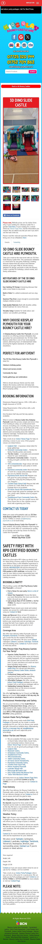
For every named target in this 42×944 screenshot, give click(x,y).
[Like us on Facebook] (14, 37)
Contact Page (15, 881)
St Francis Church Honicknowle (18, 761)
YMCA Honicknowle (14, 757)
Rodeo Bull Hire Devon (20, 935)
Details (7, 242)
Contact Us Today (15, 508)
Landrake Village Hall (15, 768)
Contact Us (13, 612)
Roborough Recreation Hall (17, 770)
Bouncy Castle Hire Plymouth (18, 927)
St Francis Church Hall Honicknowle (20, 489)
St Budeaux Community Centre (18, 753)
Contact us (6, 868)
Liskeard (13, 642)
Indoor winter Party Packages (22, 931)
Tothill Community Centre (16, 759)
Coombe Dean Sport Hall (16, 764)
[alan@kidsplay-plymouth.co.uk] (21, 67)
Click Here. (12, 227)
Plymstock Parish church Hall (17, 475)
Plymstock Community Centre (18, 763)
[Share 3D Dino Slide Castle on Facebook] (21, 215)
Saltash (34, 640)
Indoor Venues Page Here (28, 778)
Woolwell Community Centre (17, 450)
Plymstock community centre (17, 470)
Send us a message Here (12, 728)
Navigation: (30, 3)
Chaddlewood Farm (14, 755)
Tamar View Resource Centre (18, 774)
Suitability (17, 242)
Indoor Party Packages (24, 873)
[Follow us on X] (28, 37)
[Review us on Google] (21, 37)
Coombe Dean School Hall (17, 483)
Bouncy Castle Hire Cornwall (19, 939)
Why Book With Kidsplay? (20, 937)
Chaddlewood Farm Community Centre (21, 497)
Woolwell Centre (13, 751)
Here (24, 238)
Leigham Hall (12, 446)
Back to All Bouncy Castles (21, 86)
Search (32, 72)
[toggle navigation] (37, 3)
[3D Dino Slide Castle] (21, 145)
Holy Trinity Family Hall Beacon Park (20, 772)
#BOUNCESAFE (14, 567)
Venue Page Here (16, 228)
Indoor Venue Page (23, 439)
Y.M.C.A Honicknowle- (15, 464)
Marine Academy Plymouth (17, 766)
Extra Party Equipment (17, 929)
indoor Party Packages (15, 682)
